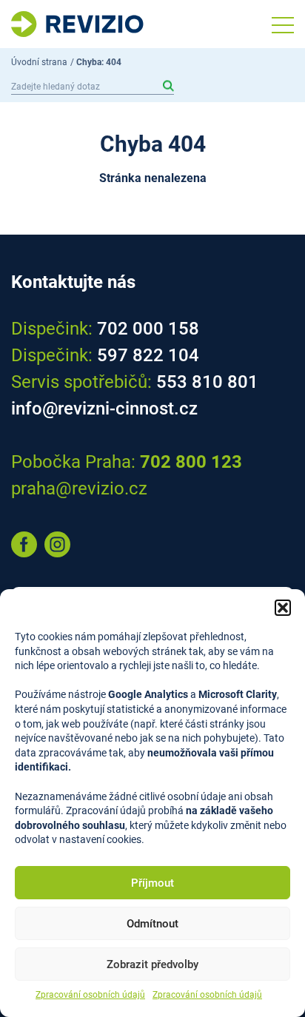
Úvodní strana (39, 62)
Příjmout (152, 883)
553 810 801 (207, 382)
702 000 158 (148, 328)
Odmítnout (152, 923)
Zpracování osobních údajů (90, 995)
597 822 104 (148, 355)
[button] (282, 607)
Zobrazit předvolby (152, 964)
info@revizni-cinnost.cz (104, 408)
